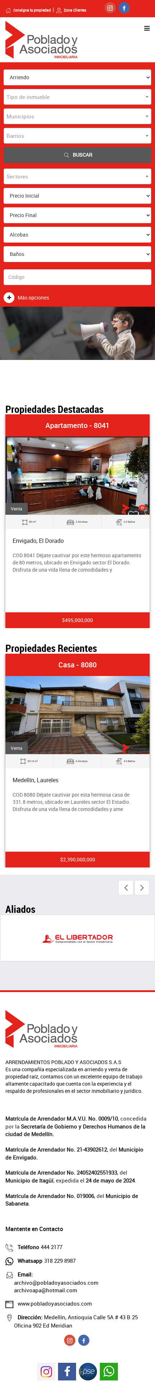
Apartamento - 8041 (77, 425)
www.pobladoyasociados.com (55, 1303)
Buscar (82, 154)
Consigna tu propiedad (32, 10)
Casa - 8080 (77, 665)
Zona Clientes (75, 10)
